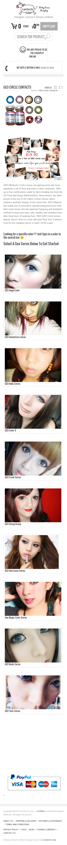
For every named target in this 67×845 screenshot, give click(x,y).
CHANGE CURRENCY (46, 829)
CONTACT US (9, 833)
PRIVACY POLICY (11, 829)
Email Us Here (47, 67)
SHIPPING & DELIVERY (26, 821)
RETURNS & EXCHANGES (50, 821)
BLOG (31, 829)
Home (34, 90)
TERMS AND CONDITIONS (17, 824)
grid (55, 87)
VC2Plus (41, 811)
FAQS (23, 829)
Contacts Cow (49, 840)
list (61, 87)
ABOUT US (8, 821)
